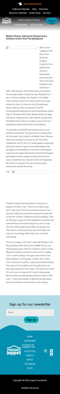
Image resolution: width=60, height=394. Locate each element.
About (35, 30)
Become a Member (18, 13)
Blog (30, 368)
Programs (21, 25)
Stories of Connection (28, 346)
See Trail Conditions (33, 4)
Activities (36, 25)
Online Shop (35, 13)
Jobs (34, 9)
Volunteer (43, 9)
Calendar (30, 364)
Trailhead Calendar (21, 9)
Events (23, 30)
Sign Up (31, 319)
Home (30, 337)
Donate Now (52, 22)
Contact (47, 13)
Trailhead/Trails (29, 20)
